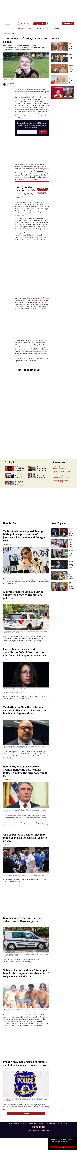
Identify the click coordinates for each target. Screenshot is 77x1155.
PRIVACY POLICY (41, 1123)
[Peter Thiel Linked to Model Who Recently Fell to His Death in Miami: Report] (32, 475)
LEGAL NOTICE (66, 1123)
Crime (13, 33)
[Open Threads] (24, 23)
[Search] (60, 23)
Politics (20, 28)
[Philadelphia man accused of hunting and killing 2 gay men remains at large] (26, 1084)
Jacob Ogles (6, 601)
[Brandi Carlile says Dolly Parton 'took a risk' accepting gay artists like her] (59, 57)
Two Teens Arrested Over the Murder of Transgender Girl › (61, 467)
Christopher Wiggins (8, 544)
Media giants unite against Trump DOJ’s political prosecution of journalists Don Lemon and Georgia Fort (24, 535)
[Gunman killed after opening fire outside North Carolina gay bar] (26, 940)
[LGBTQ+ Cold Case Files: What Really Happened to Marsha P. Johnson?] (9, 483)
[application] (62, 92)
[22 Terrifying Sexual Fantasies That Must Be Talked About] (9, 468)
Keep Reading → (15, 583)
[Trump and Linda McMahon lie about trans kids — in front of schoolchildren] (59, 553)
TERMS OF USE (59, 1123)
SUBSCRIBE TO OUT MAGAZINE (7, 23)
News (30, 28)
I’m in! (43, 132)
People (70, 54)
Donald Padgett (11, 83)
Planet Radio (28, 237)
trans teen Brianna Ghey (28, 92)
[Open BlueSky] (21, 23)
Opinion (57, 28)
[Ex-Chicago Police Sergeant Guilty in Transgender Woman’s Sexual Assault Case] (9, 475)
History (49, 28)
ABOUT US (15, 1123)
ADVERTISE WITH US (33, 1123)
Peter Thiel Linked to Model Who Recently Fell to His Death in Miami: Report (42, 477)
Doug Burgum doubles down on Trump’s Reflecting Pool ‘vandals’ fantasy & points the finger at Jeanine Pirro (25, 771)
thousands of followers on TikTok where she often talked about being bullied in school (32, 299)
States (70, 572)
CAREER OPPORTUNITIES (23, 1123)
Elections (71, 43)
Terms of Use (64, 1141)
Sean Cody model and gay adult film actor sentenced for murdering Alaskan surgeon (42, 471)
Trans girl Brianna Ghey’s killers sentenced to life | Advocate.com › (62, 481)
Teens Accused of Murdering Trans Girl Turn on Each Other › (61, 476)
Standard (40, 171)
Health (39, 28)
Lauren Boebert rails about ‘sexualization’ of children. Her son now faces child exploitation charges (24, 652)
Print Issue (70, 583)
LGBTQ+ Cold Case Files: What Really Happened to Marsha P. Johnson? (20, 484)
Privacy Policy (53, 1141)
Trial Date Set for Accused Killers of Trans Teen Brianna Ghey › (62, 472)
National (71, 529)
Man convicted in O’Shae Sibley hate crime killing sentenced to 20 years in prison (25, 838)
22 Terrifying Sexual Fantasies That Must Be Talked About (20, 469)
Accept (62, 1147)
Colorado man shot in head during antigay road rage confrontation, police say (23, 595)
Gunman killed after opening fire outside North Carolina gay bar (22, 919)
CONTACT (10, 1123)
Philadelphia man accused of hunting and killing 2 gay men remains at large (25, 1063)
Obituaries (71, 539)
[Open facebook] (18, 23)
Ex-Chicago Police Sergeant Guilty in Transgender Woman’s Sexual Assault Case (20, 478)
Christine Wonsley (10, 1010)
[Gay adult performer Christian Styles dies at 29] (59, 543)
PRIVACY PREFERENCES (50, 1123)
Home (4, 33)
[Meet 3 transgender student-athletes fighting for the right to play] (59, 586)
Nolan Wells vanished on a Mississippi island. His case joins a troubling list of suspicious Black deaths (25, 973)
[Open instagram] (28, 23)
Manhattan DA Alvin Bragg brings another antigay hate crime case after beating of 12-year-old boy (25, 710)
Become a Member (42, 189)
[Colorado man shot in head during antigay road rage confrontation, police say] (26, 617)
